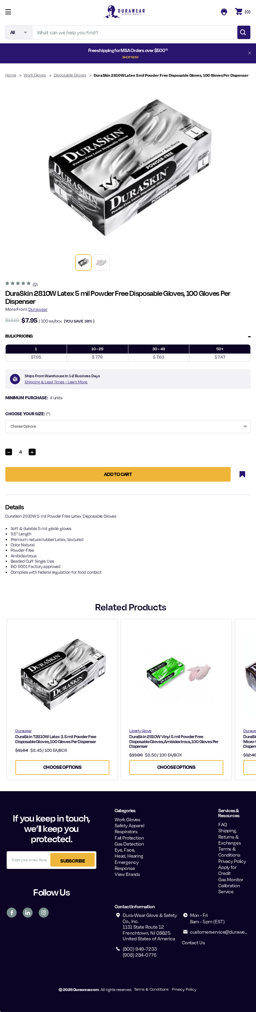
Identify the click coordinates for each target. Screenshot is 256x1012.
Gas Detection (129, 844)
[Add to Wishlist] (242, 474)
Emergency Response (127, 865)
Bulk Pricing (19, 336)
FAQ (222, 824)
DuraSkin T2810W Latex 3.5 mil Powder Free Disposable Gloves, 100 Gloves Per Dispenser (55, 739)
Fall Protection (129, 838)
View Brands (127, 874)
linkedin (28, 913)
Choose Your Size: (27, 413)
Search (243, 32)
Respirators (126, 831)
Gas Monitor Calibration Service (230, 886)
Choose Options (62, 767)
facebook (12, 913)
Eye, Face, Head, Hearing (129, 853)
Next (240, 167)
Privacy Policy (232, 861)
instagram (44, 913)
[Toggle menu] (13, 12)
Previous (15, 167)
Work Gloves (127, 819)
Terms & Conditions (229, 852)
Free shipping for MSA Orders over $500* (128, 53)
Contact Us (193, 942)
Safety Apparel (129, 825)
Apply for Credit (227, 870)
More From (26, 309)
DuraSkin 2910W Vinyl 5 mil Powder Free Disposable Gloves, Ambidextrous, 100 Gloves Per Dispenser (173, 741)
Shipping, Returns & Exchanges (229, 837)
